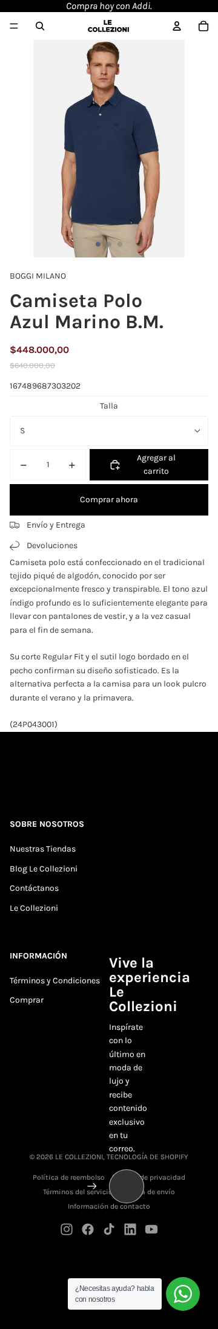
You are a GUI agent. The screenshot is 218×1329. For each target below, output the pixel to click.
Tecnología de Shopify (147, 1157)
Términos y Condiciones (55, 980)
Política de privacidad (148, 1177)
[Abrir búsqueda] (40, 26)
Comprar (27, 1000)
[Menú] (14, 26)
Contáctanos (34, 888)
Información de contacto (109, 1206)
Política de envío (147, 1192)
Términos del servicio (78, 1192)
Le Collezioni (34, 908)
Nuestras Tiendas (43, 849)
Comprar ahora (109, 499)
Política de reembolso (69, 1177)
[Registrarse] (92, 1186)
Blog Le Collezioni (44, 869)
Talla (109, 406)
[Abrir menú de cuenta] (177, 26)
